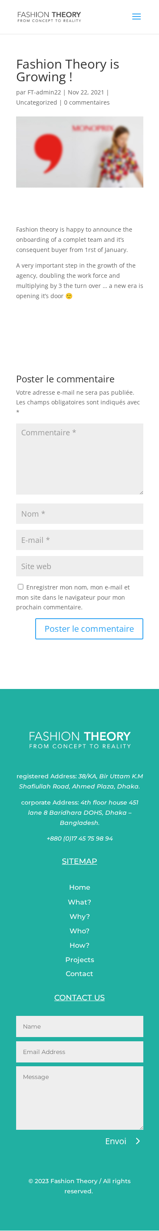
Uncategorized (36, 102)
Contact (79, 974)
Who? (79, 931)
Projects (79, 960)
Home (79, 887)
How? (79, 945)
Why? (80, 917)
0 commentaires (87, 102)
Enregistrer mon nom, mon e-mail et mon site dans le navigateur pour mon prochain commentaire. (73, 597)
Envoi (115, 1141)
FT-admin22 (44, 92)
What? (79, 902)
